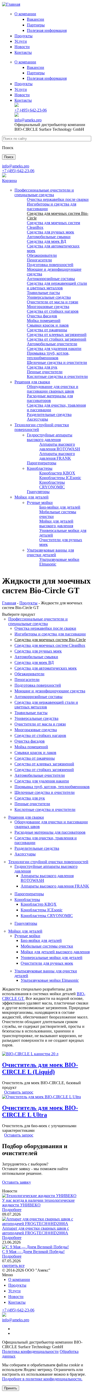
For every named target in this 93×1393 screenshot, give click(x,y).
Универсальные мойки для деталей (51, 957)
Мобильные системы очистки (47, 946)
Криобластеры (39, 468)
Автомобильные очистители (52, 344)
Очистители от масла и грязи (52, 302)
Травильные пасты (43, 292)
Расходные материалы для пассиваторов (50, 398)
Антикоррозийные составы (51, 278)
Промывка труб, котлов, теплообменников (48, 355)
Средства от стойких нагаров (53, 311)
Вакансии (35, 19)
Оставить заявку (16, 1182)
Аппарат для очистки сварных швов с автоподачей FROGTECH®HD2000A (35, 1230)
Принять (10, 1388)
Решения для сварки (32, 382)
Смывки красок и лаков (48, 325)
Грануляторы (38, 491)
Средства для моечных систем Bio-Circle (50, 639)
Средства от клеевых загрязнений (57, 334)
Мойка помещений (43, 320)
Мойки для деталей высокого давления (56, 523)
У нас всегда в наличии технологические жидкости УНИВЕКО (38, 1202)
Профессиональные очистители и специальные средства (44, 192)
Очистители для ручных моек (47, 963)
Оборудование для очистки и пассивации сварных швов (52, 388)
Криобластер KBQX (57, 473)
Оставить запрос (18, 1092)
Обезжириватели (42, 255)
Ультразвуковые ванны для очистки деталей (50, 552)
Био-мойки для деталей (59, 507)
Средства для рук (42, 367)
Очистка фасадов (42, 316)
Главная (9, 603)
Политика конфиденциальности (30, 1351)
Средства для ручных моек (50, 232)
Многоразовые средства (48, 306)
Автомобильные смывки (49, 236)
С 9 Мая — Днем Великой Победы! (33, 1251)
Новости (22, 47)
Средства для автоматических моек (45, 668)
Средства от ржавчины (47, 330)
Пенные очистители (45, 372)
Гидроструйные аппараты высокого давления (49, 437)
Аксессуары (37, 419)
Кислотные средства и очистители (57, 376)
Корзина (9, 180)
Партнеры (36, 25)
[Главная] (11, 4)
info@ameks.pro (28, 120)
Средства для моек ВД (46, 241)
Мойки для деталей (31, 497)
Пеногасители (39, 260)
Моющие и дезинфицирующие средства (49, 691)
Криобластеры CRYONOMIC (52, 484)
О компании (25, 14)
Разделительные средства (49, 414)
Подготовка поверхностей (50, 264)
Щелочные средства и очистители (57, 362)
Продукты (23, 36)
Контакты (23, 52)
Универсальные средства (49, 297)
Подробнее (11, 1209)
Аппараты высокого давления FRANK (57, 455)
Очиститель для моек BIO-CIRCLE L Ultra (40, 1111)
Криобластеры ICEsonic (60, 477)
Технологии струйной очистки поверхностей (48, 862)
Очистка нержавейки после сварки (58, 199)
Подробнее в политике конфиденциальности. (42, 1379)
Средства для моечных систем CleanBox (49, 645)
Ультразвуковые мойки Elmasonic (50, 980)
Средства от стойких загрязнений (56, 339)
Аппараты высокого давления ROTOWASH (59, 446)
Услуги (20, 41)
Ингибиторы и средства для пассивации (50, 634)
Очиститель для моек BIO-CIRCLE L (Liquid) (40, 1068)
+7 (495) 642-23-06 (30, 110)
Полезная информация (47, 30)
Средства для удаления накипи (54, 348)
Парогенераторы (41, 463)
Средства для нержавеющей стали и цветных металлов (57, 285)
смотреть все (13, 1265)
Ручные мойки (40, 502)
